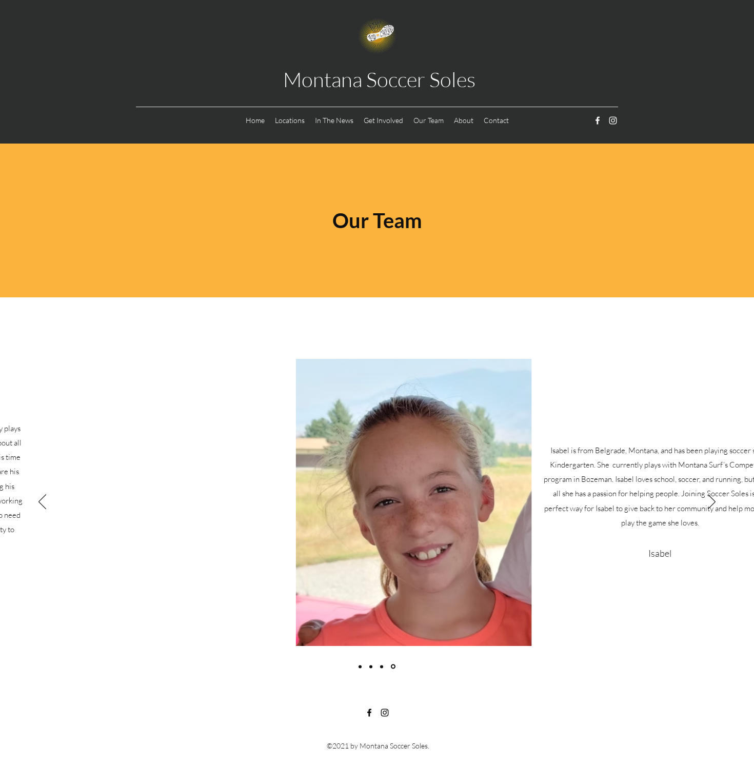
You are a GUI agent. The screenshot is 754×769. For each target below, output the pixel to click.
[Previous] (42, 502)
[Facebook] (597, 120)
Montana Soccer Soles (379, 79)
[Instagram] (613, 120)
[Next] (712, 502)
